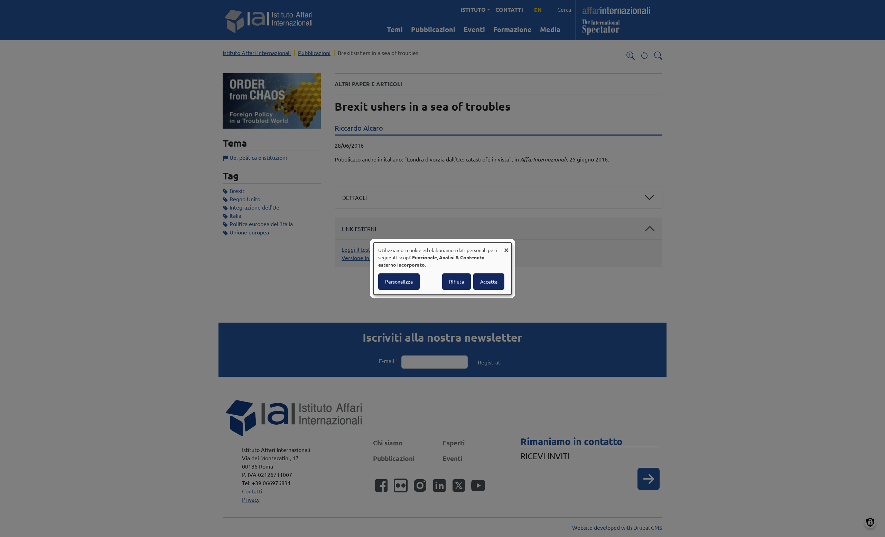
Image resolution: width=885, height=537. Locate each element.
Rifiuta (456, 281)
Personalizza (399, 281)
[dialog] (442, 268)
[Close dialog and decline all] (506, 246)
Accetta (488, 281)
